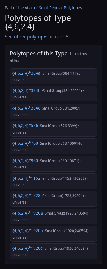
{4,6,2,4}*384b (48, 93)
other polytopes (31, 36)
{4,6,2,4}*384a (48, 76)
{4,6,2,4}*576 (45, 128)
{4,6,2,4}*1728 (49, 198)
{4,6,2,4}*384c (47, 111)
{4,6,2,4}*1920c (51, 251)
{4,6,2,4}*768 (48, 146)
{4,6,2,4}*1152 (50, 181)
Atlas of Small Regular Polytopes (53, 7)
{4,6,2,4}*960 (46, 164)
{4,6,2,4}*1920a (51, 216)
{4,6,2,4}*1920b (51, 234)
